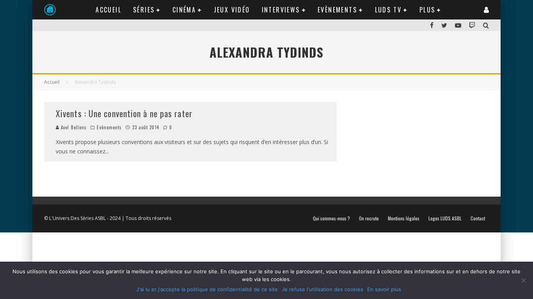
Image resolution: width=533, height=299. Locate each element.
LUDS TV (388, 9)
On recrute (369, 218)
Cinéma (184, 9)
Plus (427, 9)
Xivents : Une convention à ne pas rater (124, 113)
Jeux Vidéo (232, 9)
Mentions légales (403, 218)
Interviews (281, 9)
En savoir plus (384, 289)
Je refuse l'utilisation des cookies (322, 289)
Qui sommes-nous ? (331, 218)
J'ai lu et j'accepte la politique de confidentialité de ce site (207, 289)
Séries (144, 9)
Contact (478, 218)
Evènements (337, 9)
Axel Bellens (73, 127)
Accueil (108, 9)
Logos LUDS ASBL (445, 218)
